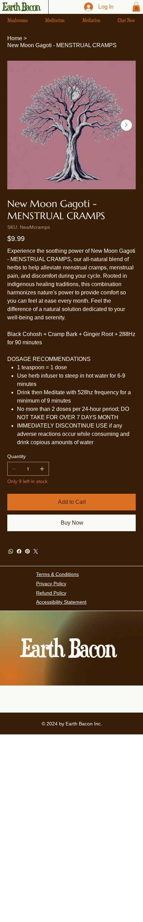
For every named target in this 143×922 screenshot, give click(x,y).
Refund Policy (51, 593)
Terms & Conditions (57, 574)
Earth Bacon (21, 7)
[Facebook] (19, 551)
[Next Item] (126, 125)
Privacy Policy (51, 583)
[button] (136, 6)
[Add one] (42, 469)
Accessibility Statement (61, 602)
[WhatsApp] (10, 551)
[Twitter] (35, 551)
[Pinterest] (27, 551)
